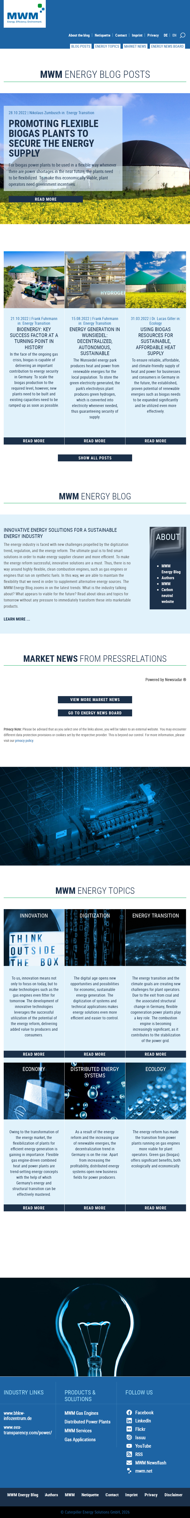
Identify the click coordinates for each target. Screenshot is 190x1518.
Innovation (34, 915)
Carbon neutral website (168, 595)
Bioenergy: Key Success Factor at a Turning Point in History (34, 338)
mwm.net (143, 1471)
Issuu (140, 1437)
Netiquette (102, 35)
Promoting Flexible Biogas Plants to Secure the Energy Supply (53, 138)
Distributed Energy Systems (95, 1072)
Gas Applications (80, 1439)
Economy (34, 1068)
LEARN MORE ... (17, 619)
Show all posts (95, 458)
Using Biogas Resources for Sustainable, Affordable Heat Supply (156, 341)
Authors (168, 577)
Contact (121, 35)
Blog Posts (80, 46)
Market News (135, 46)
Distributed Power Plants (88, 1421)
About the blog (79, 35)
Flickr (140, 1429)
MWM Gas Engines (81, 1413)
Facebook (144, 1412)
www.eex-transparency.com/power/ (28, 1430)
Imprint (137, 35)
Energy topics (107, 46)
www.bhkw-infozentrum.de (18, 1416)
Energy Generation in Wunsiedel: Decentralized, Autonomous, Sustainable (95, 341)
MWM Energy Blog (22, 1494)
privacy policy (24, 740)
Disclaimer (174, 1494)
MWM (166, 583)
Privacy (153, 35)
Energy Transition (80, 112)
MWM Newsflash (150, 1462)
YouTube (143, 1446)
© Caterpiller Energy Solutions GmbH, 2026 (95, 1512)
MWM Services (78, 1430)
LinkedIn (143, 1420)
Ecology (155, 323)
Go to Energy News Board (95, 713)
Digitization (95, 915)
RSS (139, 1454)
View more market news (95, 699)
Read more (46, 199)
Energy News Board (167, 46)
